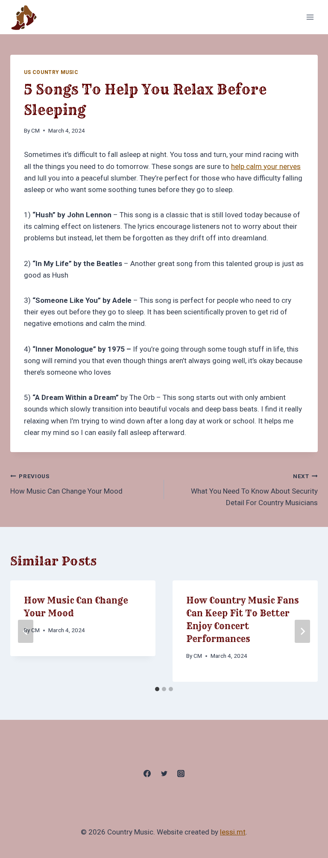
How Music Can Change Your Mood (66, 484)
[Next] (302, 631)
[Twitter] (164, 773)
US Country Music (51, 72)
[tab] (157, 689)
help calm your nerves (266, 166)
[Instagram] (180, 773)
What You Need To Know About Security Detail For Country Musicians (254, 490)
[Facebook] (147, 773)
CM (35, 130)
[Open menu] (310, 17)
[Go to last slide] (25, 631)
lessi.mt (233, 832)
